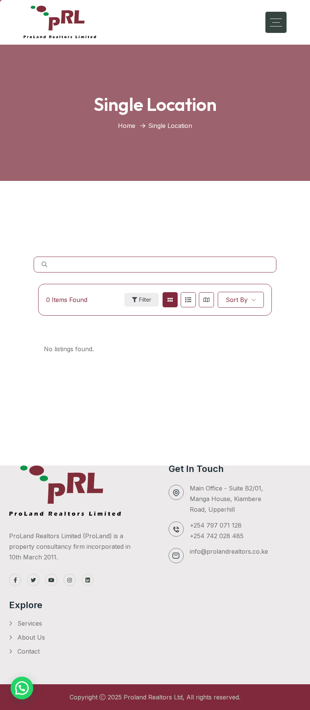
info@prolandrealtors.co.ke (229, 551)
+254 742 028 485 (216, 536)
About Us (31, 637)
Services (29, 623)
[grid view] (170, 299)
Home (126, 125)
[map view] (206, 299)
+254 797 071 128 (216, 525)
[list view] (188, 299)
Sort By (237, 300)
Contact (28, 651)
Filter (145, 299)
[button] (22, 688)
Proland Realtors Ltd (153, 697)
